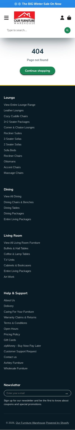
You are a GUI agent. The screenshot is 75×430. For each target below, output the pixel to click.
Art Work (9, 276)
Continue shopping (37, 71)
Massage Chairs (13, 172)
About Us (9, 300)
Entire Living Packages (17, 219)
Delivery (9, 305)
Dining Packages (14, 213)
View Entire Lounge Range (19, 104)
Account (62, 18)
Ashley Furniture (13, 362)
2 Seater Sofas (12, 144)
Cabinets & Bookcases (17, 265)
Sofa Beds (10, 150)
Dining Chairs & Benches (19, 202)
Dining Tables (12, 207)
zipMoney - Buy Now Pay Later (22, 345)
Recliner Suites (13, 133)
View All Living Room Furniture (22, 242)
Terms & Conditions (15, 322)
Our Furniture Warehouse (30, 422)
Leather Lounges (14, 110)
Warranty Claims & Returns (20, 317)
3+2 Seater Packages (17, 121)
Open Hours (11, 328)
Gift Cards (10, 339)
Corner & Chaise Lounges (19, 127)
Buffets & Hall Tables (16, 248)
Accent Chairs (12, 167)
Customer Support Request (20, 351)
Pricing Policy (12, 334)
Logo (24, 17)
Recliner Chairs (13, 155)
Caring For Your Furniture (19, 311)
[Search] (67, 30)
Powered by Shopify (57, 422)
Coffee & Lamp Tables (17, 253)
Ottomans (10, 161)
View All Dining (12, 196)
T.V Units (9, 259)
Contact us (10, 356)
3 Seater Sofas (12, 138)
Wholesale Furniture (15, 368)
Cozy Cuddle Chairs (16, 116)
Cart (69, 18)
